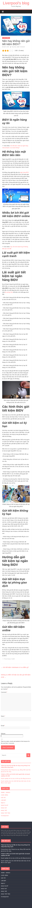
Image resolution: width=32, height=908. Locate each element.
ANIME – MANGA (5, 792)
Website (3, 733)
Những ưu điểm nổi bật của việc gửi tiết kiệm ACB (15, 676)
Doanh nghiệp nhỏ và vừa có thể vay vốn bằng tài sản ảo (16, 778)
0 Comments (22, 46)
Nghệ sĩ (3, 802)
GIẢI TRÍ (3, 797)
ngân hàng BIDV (24, 172)
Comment (4, 692)
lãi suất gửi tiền (9, 292)
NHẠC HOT (4, 808)
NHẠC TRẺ (4, 810)
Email (3, 725)
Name (3, 716)
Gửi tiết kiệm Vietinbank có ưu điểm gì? (15, 667)
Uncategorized (5, 815)
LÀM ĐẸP (3, 800)
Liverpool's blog (16, 3)
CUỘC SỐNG (6, 38)
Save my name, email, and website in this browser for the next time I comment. (15, 742)
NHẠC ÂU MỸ (4, 805)
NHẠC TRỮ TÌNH (5, 813)
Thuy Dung (14, 46)
